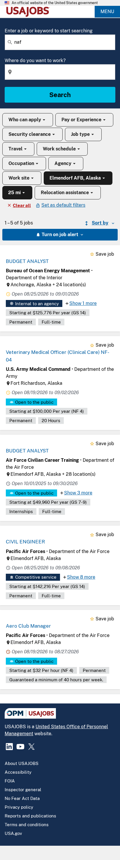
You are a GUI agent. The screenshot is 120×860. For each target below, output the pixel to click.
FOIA (10, 780)
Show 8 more (81, 577)
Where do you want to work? (35, 60)
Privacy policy (19, 807)
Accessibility (18, 772)
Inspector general (23, 789)
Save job (105, 254)
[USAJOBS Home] (29, 11)
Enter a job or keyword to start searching (49, 31)
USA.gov (13, 833)
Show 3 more (78, 493)
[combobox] (60, 42)
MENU (107, 11)
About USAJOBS (21, 763)
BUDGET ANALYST (27, 261)
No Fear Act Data (22, 798)
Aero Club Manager (28, 626)
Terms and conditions (27, 824)
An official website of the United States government (55, 3)
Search (60, 95)
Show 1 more (83, 303)
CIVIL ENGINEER (25, 542)
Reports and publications (30, 815)
